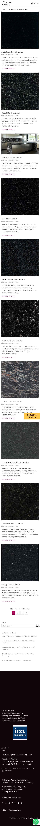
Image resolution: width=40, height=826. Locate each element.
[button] (36, 822)
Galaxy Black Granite (10, 584)
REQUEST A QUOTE (32, 416)
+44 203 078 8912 (18, 721)
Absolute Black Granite (12, 52)
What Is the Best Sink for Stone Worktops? (16, 660)
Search (3, 622)
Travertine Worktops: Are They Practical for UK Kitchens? (18, 648)
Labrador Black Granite (12, 523)
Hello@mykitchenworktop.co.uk (19, 755)
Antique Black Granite (11, 340)
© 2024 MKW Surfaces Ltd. (11, 810)
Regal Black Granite (10, 113)
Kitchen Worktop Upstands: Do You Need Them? (19, 636)
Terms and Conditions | (19, 818)
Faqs (3, 750)
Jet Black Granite (9, 218)
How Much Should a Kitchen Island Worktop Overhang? (17, 655)
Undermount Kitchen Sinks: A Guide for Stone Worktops (18, 642)
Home (3, 9)
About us (5, 748)
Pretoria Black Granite (11, 157)
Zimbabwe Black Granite (13, 279)
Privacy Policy (33, 818)
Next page (26, 613)
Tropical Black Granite (11, 401)
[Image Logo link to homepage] (6, 3)
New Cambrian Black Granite (15, 462)
